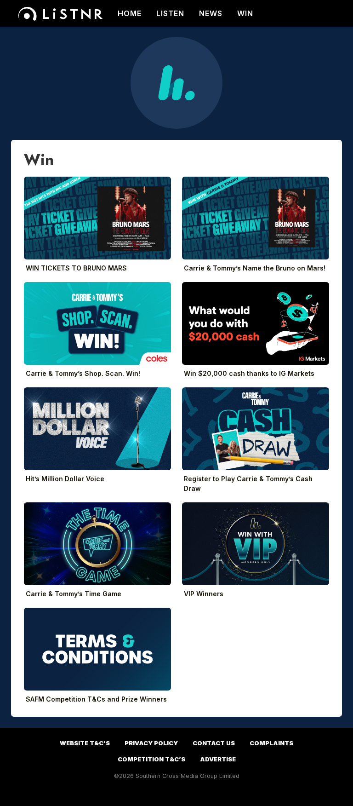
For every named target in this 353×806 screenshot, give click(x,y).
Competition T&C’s (151, 759)
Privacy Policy (151, 743)
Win (245, 13)
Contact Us (214, 743)
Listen (170, 13)
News (210, 13)
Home (130, 13)
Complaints (271, 743)
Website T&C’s (85, 743)
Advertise (218, 759)
